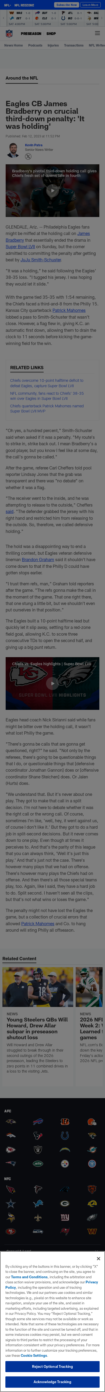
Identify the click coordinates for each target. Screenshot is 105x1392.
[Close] (98, 1259)
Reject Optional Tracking (52, 1366)
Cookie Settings (34, 1355)
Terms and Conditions (29, 1277)
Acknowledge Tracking (53, 1382)
